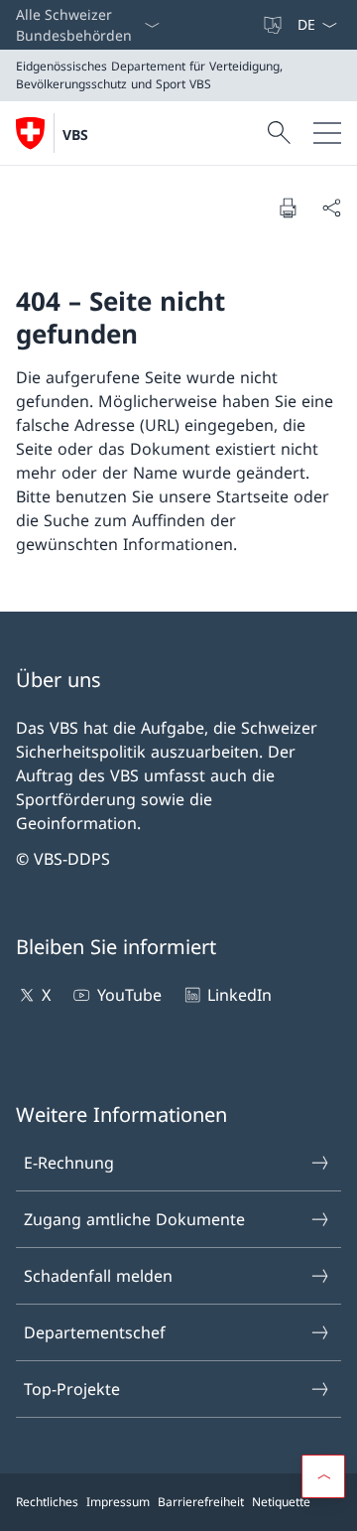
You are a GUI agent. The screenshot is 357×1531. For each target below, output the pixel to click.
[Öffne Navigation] (327, 133)
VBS (75, 134)
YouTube (129, 995)
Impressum (118, 1501)
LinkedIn (239, 995)
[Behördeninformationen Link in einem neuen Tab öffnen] (253, 25)
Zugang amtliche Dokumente (134, 1219)
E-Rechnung (69, 1163)
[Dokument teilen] (331, 207)
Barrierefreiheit (201, 1501)
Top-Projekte (72, 1389)
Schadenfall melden (98, 1276)
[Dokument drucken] (287, 207)
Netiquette (281, 1501)
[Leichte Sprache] (275, 25)
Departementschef (95, 1332)
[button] (323, 1476)
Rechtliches (47, 1501)
